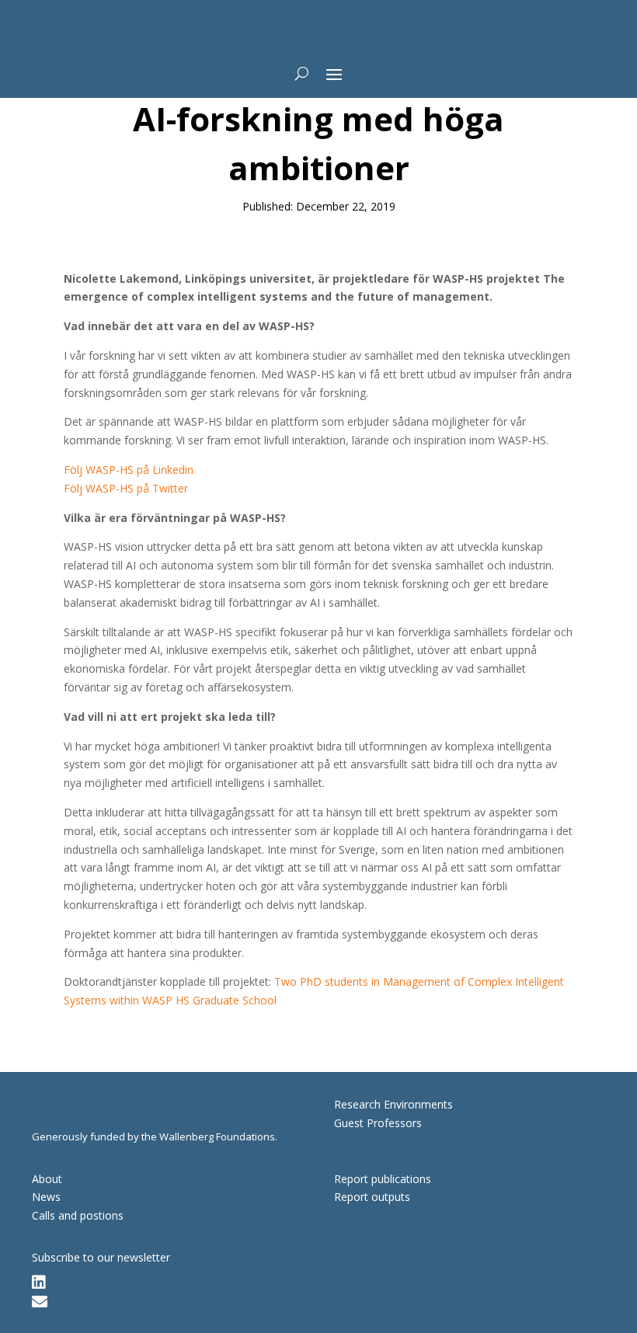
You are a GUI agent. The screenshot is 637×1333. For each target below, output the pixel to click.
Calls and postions (78, 1215)
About (47, 1178)
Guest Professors (378, 1122)
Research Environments (393, 1104)
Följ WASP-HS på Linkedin (128, 469)
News (46, 1196)
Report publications (382, 1178)
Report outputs (372, 1196)
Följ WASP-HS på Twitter (126, 488)
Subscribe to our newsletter (101, 1257)
